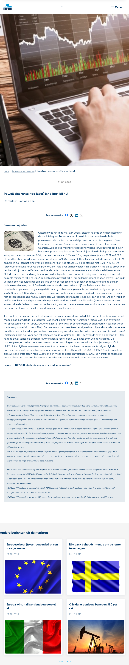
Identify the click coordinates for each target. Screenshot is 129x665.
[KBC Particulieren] (8, 7)
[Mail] (81, 215)
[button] (116, 7)
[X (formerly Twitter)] (71, 215)
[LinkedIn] (76, 215)
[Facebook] (66, 215)
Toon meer (64, 661)
